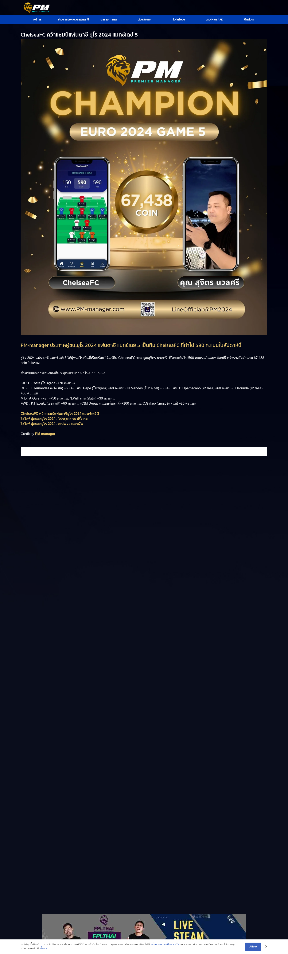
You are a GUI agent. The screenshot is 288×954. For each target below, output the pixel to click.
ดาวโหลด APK (214, 19)
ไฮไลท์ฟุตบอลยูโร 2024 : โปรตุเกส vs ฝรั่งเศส (54, 418)
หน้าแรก (38, 19)
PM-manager (45, 434)
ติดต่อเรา (249, 19)
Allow (253, 946)
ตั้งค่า (43, 949)
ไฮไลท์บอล (179, 19)
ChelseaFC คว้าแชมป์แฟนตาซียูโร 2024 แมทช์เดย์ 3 (60, 413)
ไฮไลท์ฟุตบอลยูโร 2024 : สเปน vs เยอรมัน (52, 423)
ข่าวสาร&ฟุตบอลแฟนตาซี (73, 19)
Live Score (144, 19)
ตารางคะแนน (109, 19)
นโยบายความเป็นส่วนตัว (165, 945)
